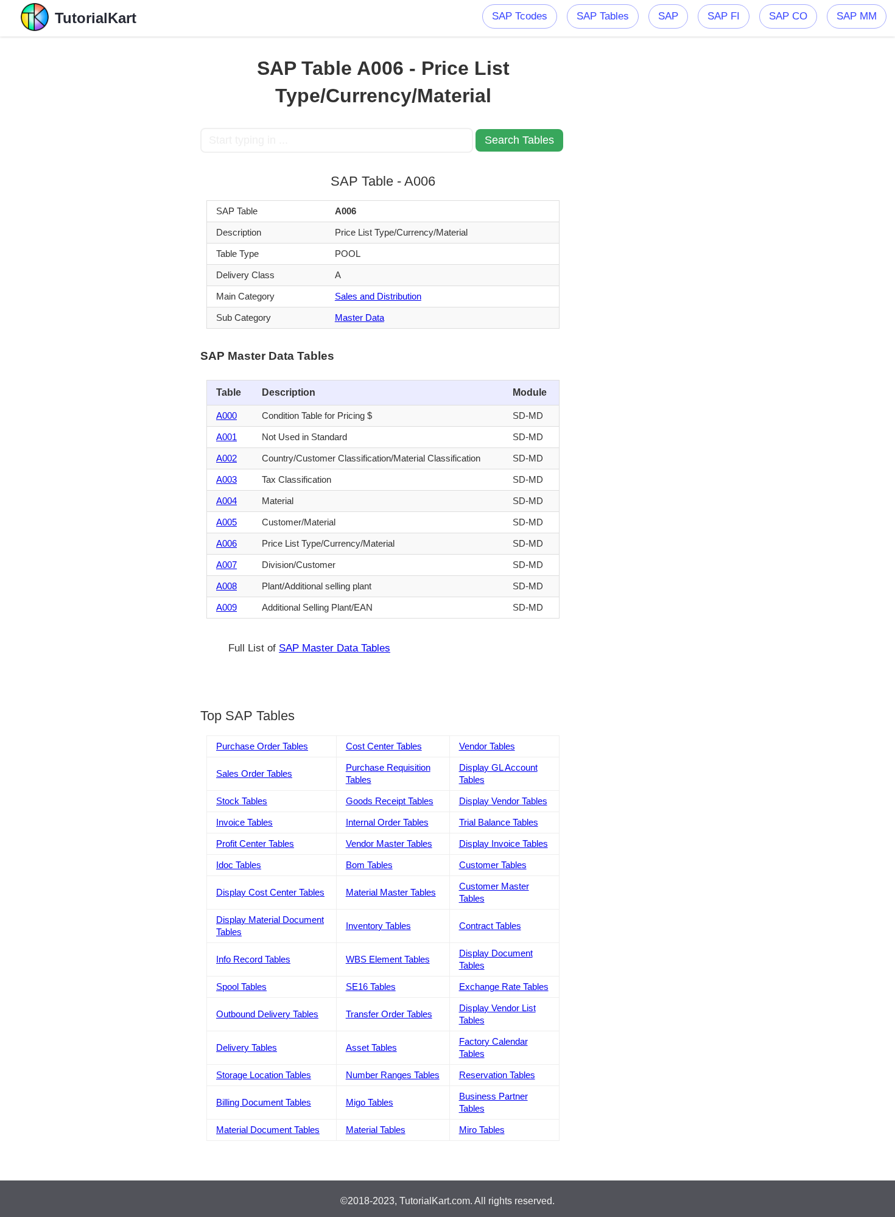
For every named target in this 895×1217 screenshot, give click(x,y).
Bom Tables (369, 865)
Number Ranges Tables (393, 1075)
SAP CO (788, 16)
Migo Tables (369, 1102)
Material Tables (375, 1129)
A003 (226, 479)
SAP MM (857, 16)
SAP (668, 16)
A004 (226, 501)
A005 (226, 522)
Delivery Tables (246, 1047)
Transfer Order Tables (389, 1014)
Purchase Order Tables (262, 746)
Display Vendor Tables (503, 801)
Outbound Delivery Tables (267, 1014)
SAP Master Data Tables (334, 648)
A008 (226, 586)
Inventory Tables (378, 926)
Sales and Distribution (378, 296)
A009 (226, 607)
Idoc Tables (238, 865)
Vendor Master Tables (389, 843)
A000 (226, 415)
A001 (226, 437)
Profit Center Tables (255, 843)
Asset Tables (371, 1047)
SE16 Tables (371, 986)
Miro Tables (482, 1129)
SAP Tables (603, 16)
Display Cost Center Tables (270, 892)
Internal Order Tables (387, 822)
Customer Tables (493, 865)
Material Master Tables (391, 892)
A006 (226, 543)
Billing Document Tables (263, 1102)
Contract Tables (490, 926)
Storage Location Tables (263, 1075)
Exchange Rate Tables (504, 986)
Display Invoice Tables (503, 843)
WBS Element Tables (388, 959)
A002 (226, 458)
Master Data (359, 317)
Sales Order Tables (254, 773)
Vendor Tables (487, 746)
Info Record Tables (253, 959)
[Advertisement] (111, 219)
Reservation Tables (497, 1075)
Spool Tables (241, 986)
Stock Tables (241, 801)
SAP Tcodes (519, 16)
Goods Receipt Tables (389, 801)
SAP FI (723, 16)
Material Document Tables (268, 1129)
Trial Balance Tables (498, 822)
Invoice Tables (244, 822)
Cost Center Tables (384, 746)
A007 (226, 564)
